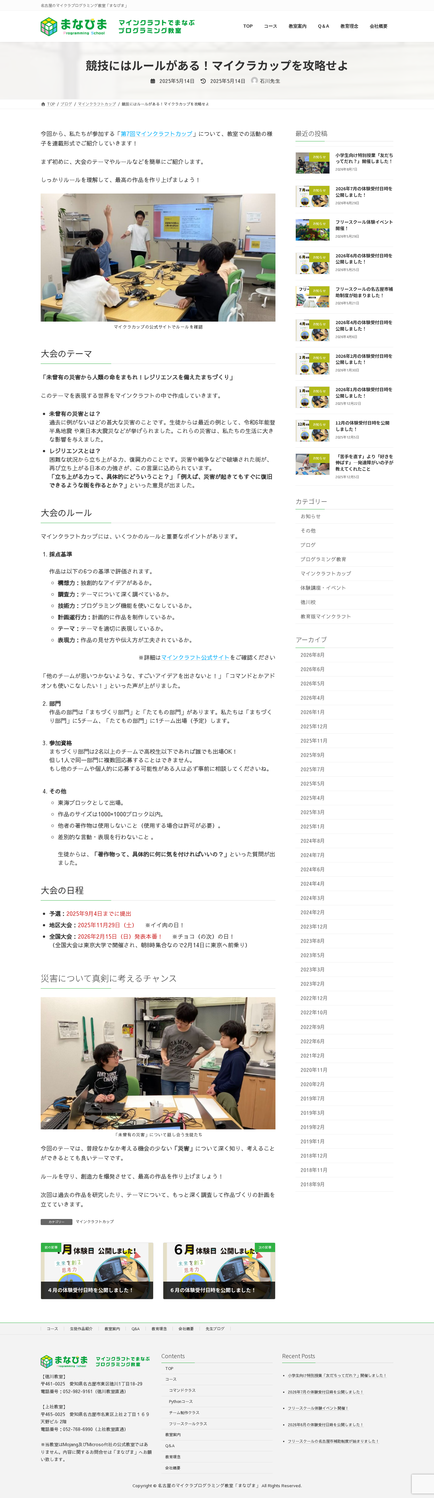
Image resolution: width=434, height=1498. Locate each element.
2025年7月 (313, 769)
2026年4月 (313, 697)
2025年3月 (313, 812)
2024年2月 (313, 912)
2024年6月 (313, 869)
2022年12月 (314, 998)
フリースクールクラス (188, 1423)
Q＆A (170, 1445)
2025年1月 (313, 826)
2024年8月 (313, 840)
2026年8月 (313, 654)
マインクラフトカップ (95, 1221)
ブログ (308, 544)
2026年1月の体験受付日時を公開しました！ (364, 392)
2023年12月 (314, 926)
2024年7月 (313, 855)
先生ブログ (215, 1328)
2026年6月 (313, 668)
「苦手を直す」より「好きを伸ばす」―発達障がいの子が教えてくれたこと (364, 462)
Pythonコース (181, 1401)
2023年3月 (313, 969)
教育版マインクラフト (326, 616)
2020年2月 (313, 1083)
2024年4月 (313, 883)
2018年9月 (313, 1184)
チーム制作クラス (184, 1412)
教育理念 (159, 1328)
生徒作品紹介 (81, 1328)
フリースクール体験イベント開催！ (364, 225)
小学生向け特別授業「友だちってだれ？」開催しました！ (364, 158)
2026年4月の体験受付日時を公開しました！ (364, 325)
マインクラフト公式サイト (195, 657)
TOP (169, 1368)
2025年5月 (313, 783)
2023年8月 (313, 940)
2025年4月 (313, 797)
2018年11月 (314, 1169)
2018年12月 (314, 1155)
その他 (308, 530)
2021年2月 (313, 1055)
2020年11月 (314, 1069)
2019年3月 (313, 1112)
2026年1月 (313, 711)
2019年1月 (313, 1141)
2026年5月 (313, 683)
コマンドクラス (182, 1390)
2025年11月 (314, 740)
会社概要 (186, 1328)
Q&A (136, 1328)
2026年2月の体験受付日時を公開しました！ (364, 358)
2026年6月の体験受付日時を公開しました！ (364, 258)
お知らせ (311, 516)
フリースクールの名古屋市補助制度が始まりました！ (364, 292)
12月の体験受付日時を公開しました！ (363, 425)
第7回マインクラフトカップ (157, 134)
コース (52, 1328)
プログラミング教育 (323, 559)
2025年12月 (314, 726)
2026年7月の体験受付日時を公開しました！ (364, 191)
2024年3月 (313, 898)
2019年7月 (313, 1098)
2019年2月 (313, 1126)
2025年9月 (313, 755)
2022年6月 (313, 1041)
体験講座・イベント (323, 587)
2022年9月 (313, 1026)
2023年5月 (313, 955)
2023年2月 (313, 983)
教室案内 (112, 1328)
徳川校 (308, 602)
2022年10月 (314, 1012)
